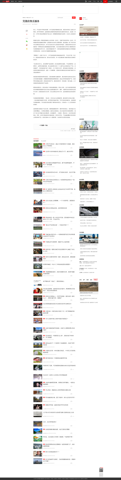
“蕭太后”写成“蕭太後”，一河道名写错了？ (57, 225)
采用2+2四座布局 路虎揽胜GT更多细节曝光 (88, 248)
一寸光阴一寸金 (43, 125)
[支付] (98, 1)
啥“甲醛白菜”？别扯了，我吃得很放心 (53, 281)
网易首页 (12, 1)
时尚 (81, 279)
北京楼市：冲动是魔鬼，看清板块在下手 (88, 37)
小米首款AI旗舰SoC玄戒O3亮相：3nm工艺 (88, 217)
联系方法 (55, 478)
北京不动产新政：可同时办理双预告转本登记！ (89, 40)
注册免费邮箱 (110, 1)
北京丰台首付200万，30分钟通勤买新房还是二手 (89, 45)
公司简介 (52, 478)
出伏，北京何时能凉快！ (50, 422)
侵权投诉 (85, 478)
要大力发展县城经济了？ (52, 452)
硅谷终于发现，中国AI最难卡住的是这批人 (88, 220)
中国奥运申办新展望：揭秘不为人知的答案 (57, 242)
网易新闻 (84, 17)
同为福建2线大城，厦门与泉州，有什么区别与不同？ (60, 397)
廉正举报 (82, 478)
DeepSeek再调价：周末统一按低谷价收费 (88, 225)
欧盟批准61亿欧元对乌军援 (85, 295)
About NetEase (47, 478)
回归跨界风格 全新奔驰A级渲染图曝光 (87, 255)
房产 (84, 279)
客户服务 (63, 478)
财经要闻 (81, 119)
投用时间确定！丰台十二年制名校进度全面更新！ (57, 264)
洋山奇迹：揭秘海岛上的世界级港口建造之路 (58, 390)
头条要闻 (81, 71)
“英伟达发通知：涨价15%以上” (86, 223)
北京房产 (81, 24)
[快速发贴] (27, 31)
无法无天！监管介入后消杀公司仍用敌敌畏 (55, 375)
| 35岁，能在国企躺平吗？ (85, 265)
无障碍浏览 (20, 1)
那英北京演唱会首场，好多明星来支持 (56, 208)
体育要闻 (81, 147)
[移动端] (86, 1)
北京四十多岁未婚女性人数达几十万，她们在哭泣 (59, 151)
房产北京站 (73, 128)
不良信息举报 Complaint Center (74, 478)
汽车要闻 (81, 232)
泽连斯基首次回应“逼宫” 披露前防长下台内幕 (89, 302)
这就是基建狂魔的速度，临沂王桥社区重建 (57, 429)
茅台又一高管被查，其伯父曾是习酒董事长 (88, 139)
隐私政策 (67, 478)
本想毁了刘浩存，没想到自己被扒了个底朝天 (89, 191)
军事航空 (96, 279)
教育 (88, 279)
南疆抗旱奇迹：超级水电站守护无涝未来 (57, 405)
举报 (75, 24)
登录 (105, 1)
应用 (16, 1)
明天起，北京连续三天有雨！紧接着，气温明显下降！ (58, 437)
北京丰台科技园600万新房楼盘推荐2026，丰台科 (89, 42)
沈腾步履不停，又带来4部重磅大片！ (87, 201)
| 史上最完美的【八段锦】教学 (86, 272)
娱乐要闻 (81, 179)
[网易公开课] (90, 1)
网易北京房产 (29, 17)
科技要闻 (81, 205)
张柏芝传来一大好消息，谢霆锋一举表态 (88, 198)
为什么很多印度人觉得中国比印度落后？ (57, 318)
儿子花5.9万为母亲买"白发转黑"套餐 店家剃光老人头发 (58, 412)
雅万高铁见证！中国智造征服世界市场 (56, 358)
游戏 (91, 279)
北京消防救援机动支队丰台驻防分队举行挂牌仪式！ (57, 303)
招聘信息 (59, 478)
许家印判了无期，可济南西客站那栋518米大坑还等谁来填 (59, 365)
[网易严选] (94, 1)
